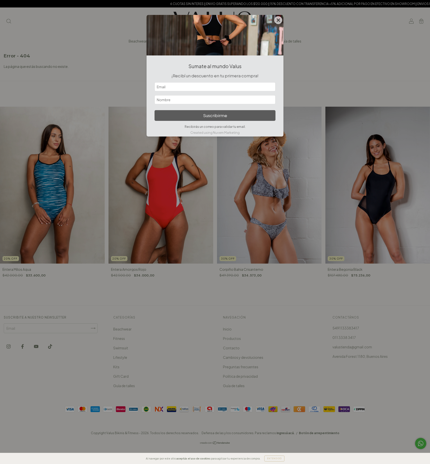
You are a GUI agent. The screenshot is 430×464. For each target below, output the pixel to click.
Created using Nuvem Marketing (215, 133)
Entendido (274, 458)
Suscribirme (215, 115)
